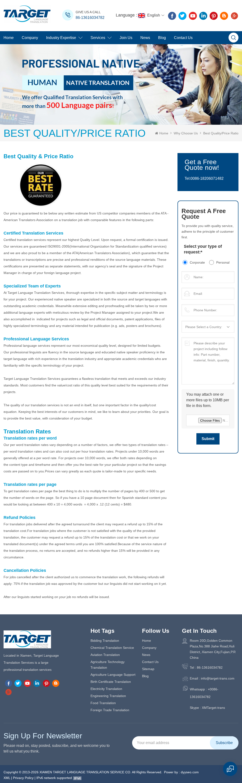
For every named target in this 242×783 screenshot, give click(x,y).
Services (98, 38)
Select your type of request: (203, 249)
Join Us (126, 38)
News (145, 38)
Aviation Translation (105, 655)
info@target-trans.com (217, 678)
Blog (162, 38)
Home (9, 38)
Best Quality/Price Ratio (220, 133)
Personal (222, 262)
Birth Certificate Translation (111, 682)
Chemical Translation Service (112, 648)
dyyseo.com (190, 772)
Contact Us (183, 38)
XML (7, 778)
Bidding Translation (105, 640)
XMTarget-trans (213, 708)
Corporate (197, 262)
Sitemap (148, 669)
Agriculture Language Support (113, 674)
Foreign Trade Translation (110, 710)
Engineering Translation (108, 696)
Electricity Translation (106, 689)
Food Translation (103, 703)
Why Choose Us (186, 133)
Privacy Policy (23, 778)
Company (30, 38)
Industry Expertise (61, 38)
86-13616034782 (90, 18)
